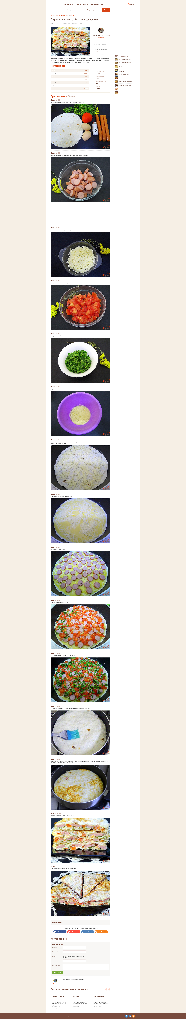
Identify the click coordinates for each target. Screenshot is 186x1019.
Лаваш (53, 70)
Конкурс (78, 4)
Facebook (60, 931)
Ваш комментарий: (56, 965)
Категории (67, 4)
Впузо (52, 15)
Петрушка (54, 85)
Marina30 (55, 983)
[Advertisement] (80, 214)
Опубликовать (58, 972)
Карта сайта (88, 1016)
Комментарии (97, 44)
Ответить (73, 981)
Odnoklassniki (102, 931)
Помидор (54, 73)
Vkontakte (88, 931)
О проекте (81, 1016)
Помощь (101, 1016)
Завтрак (98, 88)
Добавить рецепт (97, 4)
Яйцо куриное (55, 79)
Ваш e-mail (55, 952)
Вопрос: (54, 956)
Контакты (95, 1016)
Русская (98, 78)
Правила (86, 4)
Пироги (72, 15)
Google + (74, 931)
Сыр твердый (55, 82)
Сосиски (53, 76)
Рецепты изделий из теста (62, 15)
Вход (132, 4)
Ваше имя (54, 947)
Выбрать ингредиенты (92, 10)
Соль (53, 88)
